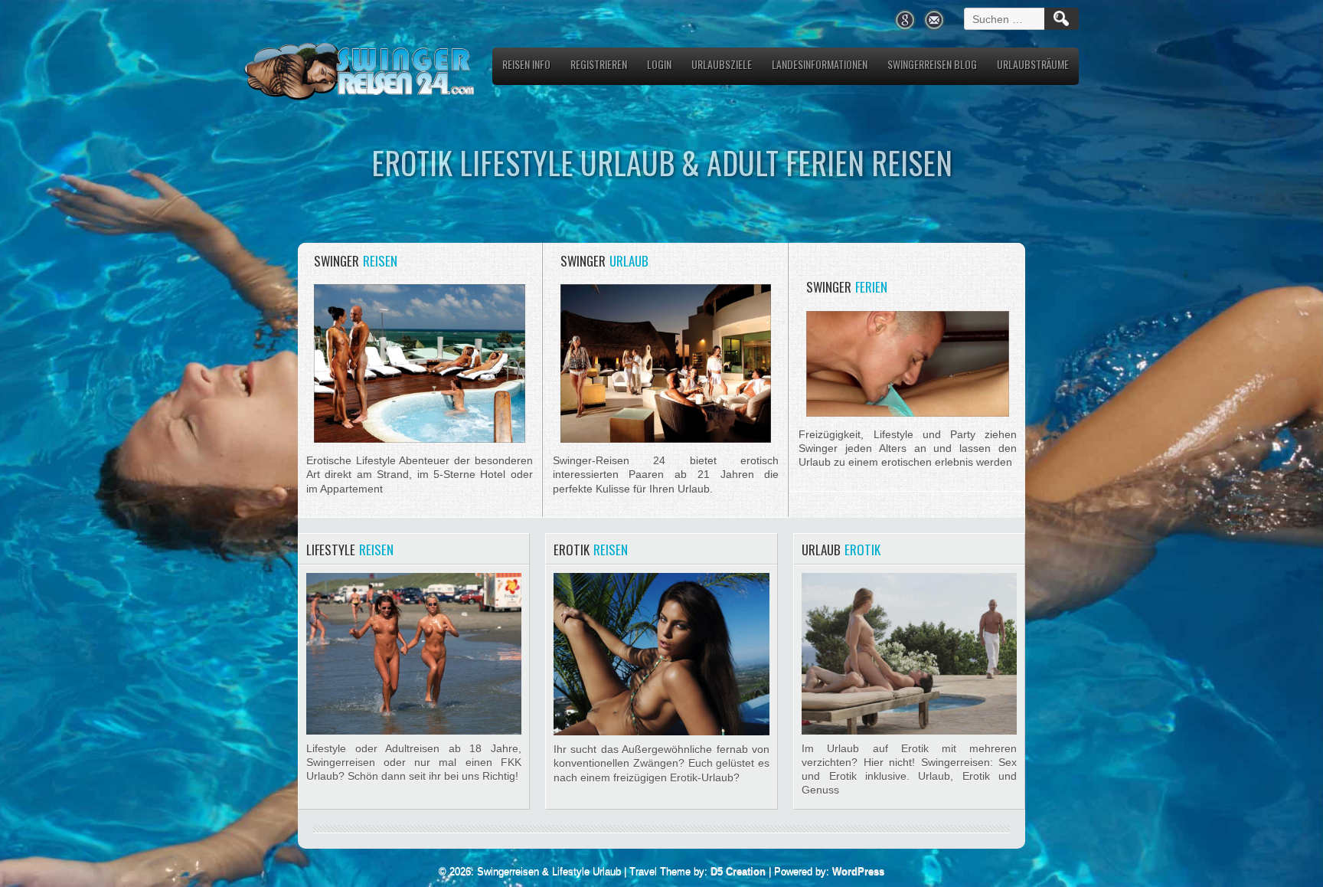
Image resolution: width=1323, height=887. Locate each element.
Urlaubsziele (721, 64)
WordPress (858, 871)
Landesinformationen (819, 64)
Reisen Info (526, 64)
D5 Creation (738, 871)
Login (659, 64)
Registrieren (598, 64)
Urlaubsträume (1033, 64)
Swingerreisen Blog (932, 64)
